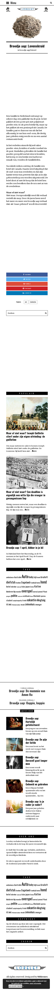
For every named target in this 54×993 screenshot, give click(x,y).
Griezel (33, 50)
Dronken (18, 582)
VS (7, 604)
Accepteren (15, 986)
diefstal (10, 582)
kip (14, 591)
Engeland (25, 582)
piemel (40, 591)
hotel (8, 586)
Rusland (37, 596)
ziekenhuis (30, 604)
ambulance (10, 577)
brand (38, 577)
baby (31, 577)
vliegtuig (40, 600)
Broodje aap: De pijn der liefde (36, 741)
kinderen (9, 591)
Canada (33, 302)
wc (10, 604)
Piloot (45, 591)
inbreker (13, 586)
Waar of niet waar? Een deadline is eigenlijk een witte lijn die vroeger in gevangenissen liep (25, 495)
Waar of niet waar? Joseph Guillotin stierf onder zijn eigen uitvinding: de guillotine (25, 436)
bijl (35, 577)
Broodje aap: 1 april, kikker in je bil (24, 547)
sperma (43, 596)
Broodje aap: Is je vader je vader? (35, 803)
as (26, 302)
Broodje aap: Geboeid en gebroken (37, 782)
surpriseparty (17, 600)
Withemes (42, 976)
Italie (23, 586)
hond (44, 581)
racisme (20, 596)
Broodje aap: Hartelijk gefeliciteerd (32, 722)
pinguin (8, 596)
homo (38, 582)
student (9, 600)
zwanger (38, 604)
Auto (25, 576)
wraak (23, 604)
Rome (31, 596)
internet (19, 587)
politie (14, 596)
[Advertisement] (27, 84)
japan (27, 586)
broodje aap (25, 50)
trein (24, 600)
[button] (45, 313)
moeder (18, 591)
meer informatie (35, 983)
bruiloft (44, 577)
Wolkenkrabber (16, 605)
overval (35, 591)
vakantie (31, 600)
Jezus (32, 586)
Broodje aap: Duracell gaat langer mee (36, 760)
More (34, 451)
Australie (17, 577)
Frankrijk (33, 582)
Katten (37, 586)
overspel (27, 590)
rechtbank (26, 596)
